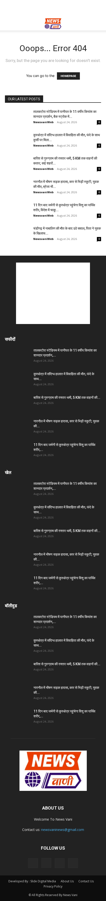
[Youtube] (73, 863)
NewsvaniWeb (43, 122)
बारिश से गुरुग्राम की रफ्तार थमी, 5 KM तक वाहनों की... (67, 397)
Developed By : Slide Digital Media (32, 881)
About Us (67, 881)
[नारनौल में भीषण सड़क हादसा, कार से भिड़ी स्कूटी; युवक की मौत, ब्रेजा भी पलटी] (17, 187)
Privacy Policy (53, 886)
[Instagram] (46, 863)
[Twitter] (60, 863)
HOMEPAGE (68, 76)
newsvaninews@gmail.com (62, 829)
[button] (8, 23)
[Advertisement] (53, 8)
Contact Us (86, 881)
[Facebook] (33, 863)
